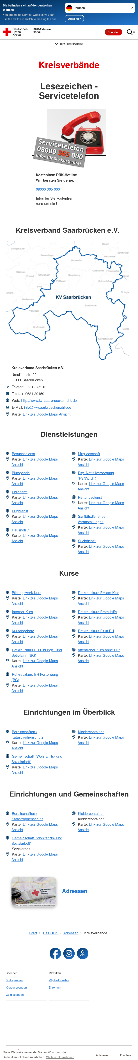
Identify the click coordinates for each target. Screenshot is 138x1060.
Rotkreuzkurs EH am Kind (98, 592)
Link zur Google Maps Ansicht (47, 414)
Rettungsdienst (90, 497)
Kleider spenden (16, 987)
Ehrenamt (19, 491)
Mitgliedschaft (89, 453)
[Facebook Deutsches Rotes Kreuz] (55, 953)
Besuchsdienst (23, 453)
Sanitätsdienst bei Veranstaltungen (92, 519)
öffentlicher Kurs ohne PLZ (99, 649)
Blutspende (21, 472)
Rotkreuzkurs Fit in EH (96, 630)
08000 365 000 (48, 189)
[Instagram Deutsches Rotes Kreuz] (69, 953)
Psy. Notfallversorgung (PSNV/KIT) (96, 475)
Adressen (74, 891)
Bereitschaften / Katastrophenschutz (27, 734)
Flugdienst (20, 510)
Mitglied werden (59, 980)
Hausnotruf (20, 530)
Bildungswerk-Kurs (26, 592)
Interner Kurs (22, 611)
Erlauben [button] (125, 1055)
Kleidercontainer (91, 731)
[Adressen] (34, 891)
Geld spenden (15, 995)
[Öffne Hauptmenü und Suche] (130, 32)
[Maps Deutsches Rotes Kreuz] (82, 953)
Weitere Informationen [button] (60, 1057)
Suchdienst (87, 540)
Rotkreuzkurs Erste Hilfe (97, 611)
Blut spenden (14, 980)
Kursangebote (23, 630)
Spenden (113, 32)
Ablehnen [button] (102, 1055)
